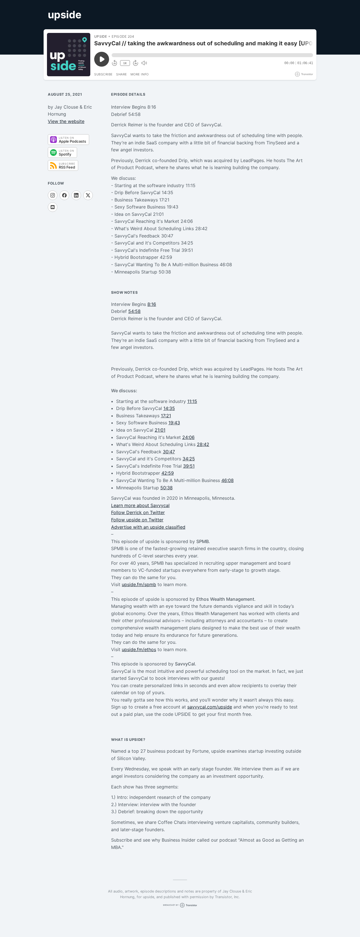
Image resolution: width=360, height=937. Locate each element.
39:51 (189, 466)
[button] (212, 55)
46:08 (227, 480)
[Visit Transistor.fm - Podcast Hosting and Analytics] (304, 74)
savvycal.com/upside (209, 707)
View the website (66, 121)
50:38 (166, 487)
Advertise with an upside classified (148, 527)
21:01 (160, 430)
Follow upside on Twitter (137, 520)
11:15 (192, 401)
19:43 (174, 422)
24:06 (188, 437)
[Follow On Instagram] (52, 195)
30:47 (169, 451)
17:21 (166, 415)
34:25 (189, 458)
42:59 (167, 473)
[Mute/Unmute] (144, 63)
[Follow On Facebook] (64, 195)
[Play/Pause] (68, 55)
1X (125, 63)
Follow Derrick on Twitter (138, 512)
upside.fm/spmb (139, 584)
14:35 (169, 408)
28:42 (203, 444)
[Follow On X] (88, 195)
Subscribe (103, 74)
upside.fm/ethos (139, 649)
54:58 (134, 311)
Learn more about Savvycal (140, 505)
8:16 (151, 304)
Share (121, 74)
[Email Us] (52, 207)
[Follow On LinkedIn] (76, 195)
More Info (139, 74)
